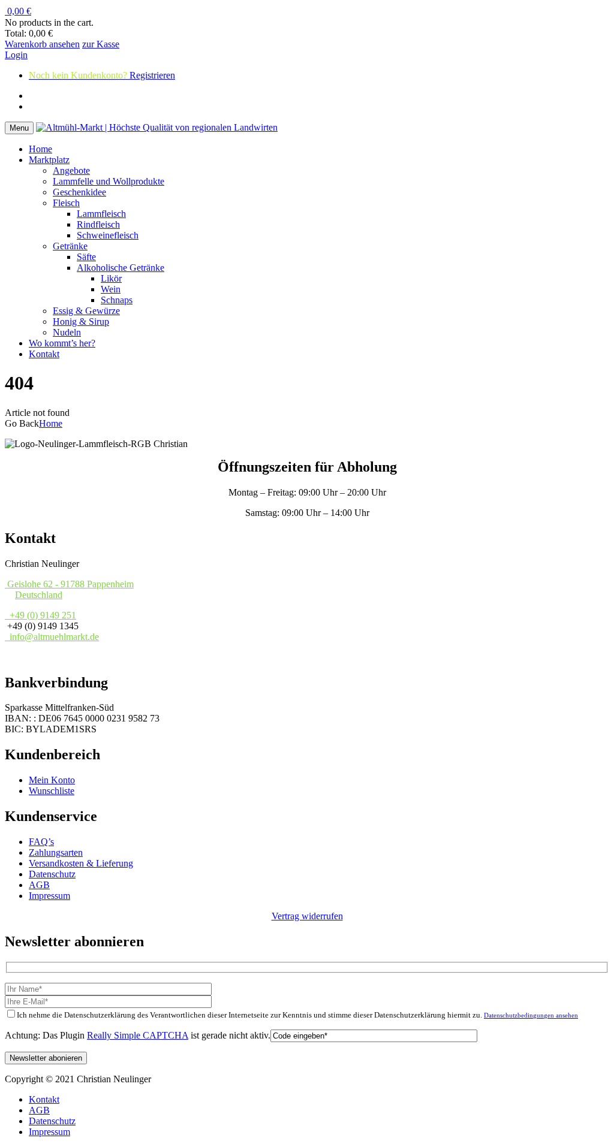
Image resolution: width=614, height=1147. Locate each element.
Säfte (86, 257)
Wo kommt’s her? (62, 343)
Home (40, 149)
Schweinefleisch (108, 235)
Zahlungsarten (56, 852)
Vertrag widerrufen (307, 916)
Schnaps (117, 300)
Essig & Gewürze (86, 311)
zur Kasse (100, 44)
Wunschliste (51, 791)
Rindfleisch (98, 224)
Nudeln (67, 332)
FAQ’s (41, 842)
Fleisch (66, 203)
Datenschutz (52, 874)
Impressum (49, 896)
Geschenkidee (79, 192)
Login (16, 55)
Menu (19, 127)
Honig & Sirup (81, 321)
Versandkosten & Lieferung (81, 863)
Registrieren (132, 55)
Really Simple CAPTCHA (137, 1035)
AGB (39, 885)
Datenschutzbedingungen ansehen (531, 1015)
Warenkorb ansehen (42, 44)
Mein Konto (52, 780)
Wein (111, 289)
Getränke (70, 246)
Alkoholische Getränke (120, 267)
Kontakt (44, 354)
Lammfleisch (101, 214)
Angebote (71, 170)
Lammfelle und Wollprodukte (108, 181)
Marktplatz (49, 160)
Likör (111, 278)
